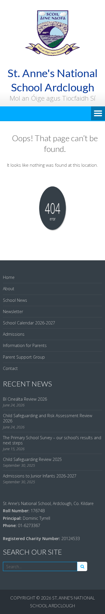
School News (15, 300)
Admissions (13, 334)
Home (9, 277)
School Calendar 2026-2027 (29, 323)
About (8, 288)
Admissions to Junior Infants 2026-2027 (39, 476)
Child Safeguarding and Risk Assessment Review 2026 (47, 418)
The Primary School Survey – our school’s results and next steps (52, 440)
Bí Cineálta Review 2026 (25, 399)
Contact (10, 368)
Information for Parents (25, 345)
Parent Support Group (24, 357)
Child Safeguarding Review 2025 (32, 459)
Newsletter (13, 311)
